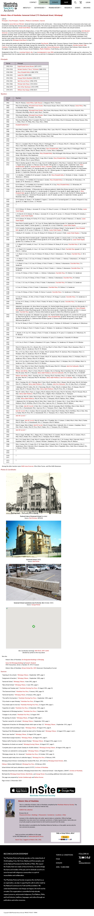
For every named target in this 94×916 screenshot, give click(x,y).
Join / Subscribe (62, 867)
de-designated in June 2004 (45, 52)
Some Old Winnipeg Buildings (14, 663)
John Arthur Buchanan (24, 87)
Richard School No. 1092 (29, 668)
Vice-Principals (13, 21)
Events (77, 8)
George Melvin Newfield (25, 78)
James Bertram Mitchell (17, 24)
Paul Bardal (44, 43)
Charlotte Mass (73, 244)
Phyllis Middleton (45, 49)
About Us (26, 8)
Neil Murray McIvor (23, 81)
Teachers (22, 21)
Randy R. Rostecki (30, 663)
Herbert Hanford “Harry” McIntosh (28, 69)
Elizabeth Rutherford (22, 125)
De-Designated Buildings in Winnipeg (33, 659)
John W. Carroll (28, 406)
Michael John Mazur (24, 84)
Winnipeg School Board (20, 40)
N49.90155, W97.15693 (42, 651)
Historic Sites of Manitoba (11, 15)
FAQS (58, 859)
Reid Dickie (36, 561)
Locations (58, 815)
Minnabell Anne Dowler (36, 106)
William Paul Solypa (23, 90)
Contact (33, 2)
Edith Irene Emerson (27, 466)
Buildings (34, 815)
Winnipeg (58, 15)
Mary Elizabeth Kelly (24, 72)
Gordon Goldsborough (24, 777)
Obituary (4, 764)
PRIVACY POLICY (29, 912)
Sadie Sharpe (38, 103)
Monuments (42, 815)
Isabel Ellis (21, 75)
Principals (5, 21)
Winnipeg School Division (55, 761)
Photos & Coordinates (32, 21)
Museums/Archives (25, 815)
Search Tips (18, 840)
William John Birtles (22, 371)
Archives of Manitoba (41, 767)
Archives (86, 8)
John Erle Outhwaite (73, 366)
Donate (55, 2)
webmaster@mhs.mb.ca (36, 836)
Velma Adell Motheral (44, 373)
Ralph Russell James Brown (26, 66)
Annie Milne (30, 103)
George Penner (35, 605)
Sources (42, 21)
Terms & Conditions (64, 855)
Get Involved (39, 8)
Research (68, 8)
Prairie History (54, 8)
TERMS (35, 912)
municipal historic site (26, 52)
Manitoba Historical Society (66, 804)
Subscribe (44, 2)
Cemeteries (50, 815)
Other (64, 815)
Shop (66, 2)
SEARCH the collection (26, 810)
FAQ (40, 840)
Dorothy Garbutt (78, 45)
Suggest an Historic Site (30, 840)
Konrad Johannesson (53, 47)
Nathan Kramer (38, 777)
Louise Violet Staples (27, 216)
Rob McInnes (33, 518)
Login (88, 2)
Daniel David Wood (24, 28)
